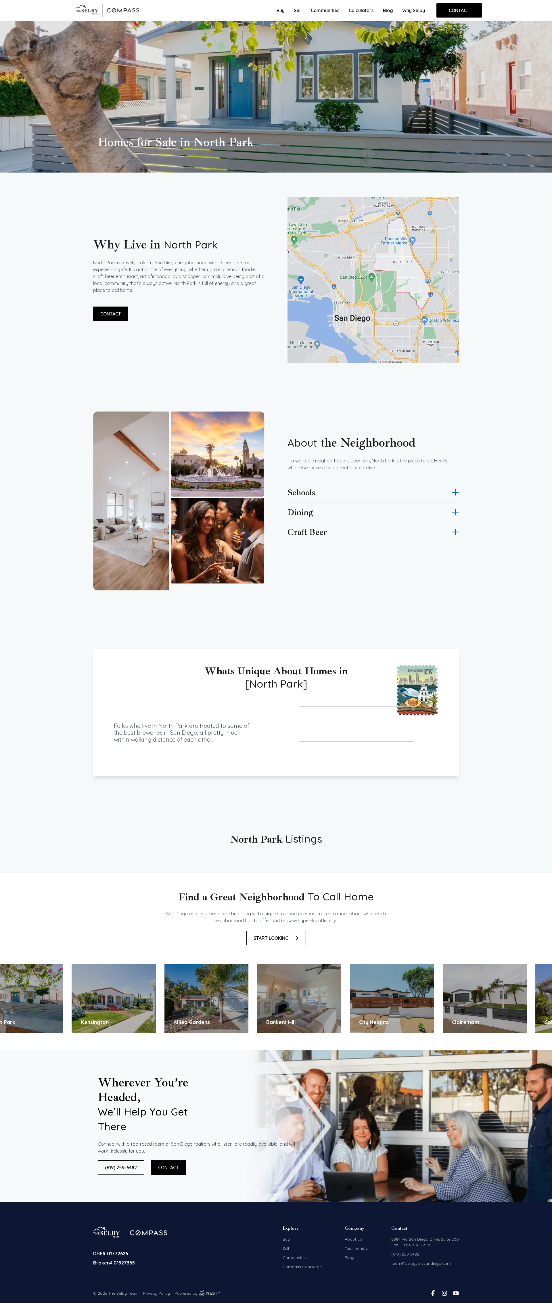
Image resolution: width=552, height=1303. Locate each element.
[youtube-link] (456, 1293)
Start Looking (271, 938)
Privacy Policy (156, 1293)
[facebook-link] (433, 1293)
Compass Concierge (302, 1266)
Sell (298, 10)
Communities (325, 10)
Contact (459, 10)
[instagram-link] (444, 1293)
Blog (388, 10)
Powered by (186, 1293)
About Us (353, 1239)
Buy (281, 10)
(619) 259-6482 (121, 1167)
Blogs (350, 1257)
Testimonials (356, 1248)
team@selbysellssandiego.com (421, 1263)
